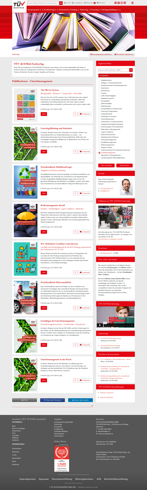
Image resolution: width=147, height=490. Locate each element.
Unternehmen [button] (33, 16)
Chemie (103, 93)
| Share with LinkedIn (81, 400)
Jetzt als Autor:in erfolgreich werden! (110, 239)
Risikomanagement (107, 145)
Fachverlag (84, 10)
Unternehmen (58, 436)
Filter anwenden (106, 165)
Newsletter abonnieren (125, 54)
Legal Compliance (107, 132)
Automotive (105, 88)
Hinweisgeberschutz (84, 479)
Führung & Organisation (109, 111)
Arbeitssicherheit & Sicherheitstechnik (114, 85)
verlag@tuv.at (104, 191)
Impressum (44, 479)
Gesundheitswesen (107, 119)
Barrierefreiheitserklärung (116, 479)
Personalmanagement (108, 140)
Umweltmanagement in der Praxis (56, 359)
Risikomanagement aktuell (53, 205)
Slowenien (15, 464)
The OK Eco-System (50, 90)
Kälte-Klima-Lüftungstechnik (110, 129)
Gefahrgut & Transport (108, 116)
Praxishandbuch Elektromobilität (56, 282)
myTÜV (68, 3)
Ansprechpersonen (27, 479)
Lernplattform (78, 3)
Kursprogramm (33, 10)
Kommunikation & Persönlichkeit (112, 127)
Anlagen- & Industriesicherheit (111, 83)
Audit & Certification (106, 397)
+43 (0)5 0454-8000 (104, 429)
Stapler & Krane (106, 147)
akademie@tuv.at (104, 431)
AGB (99, 479)
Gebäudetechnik (106, 114)
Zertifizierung (58, 429)
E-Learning (95, 10)
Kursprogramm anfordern (101, 54)
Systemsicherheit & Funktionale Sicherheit (115, 150)
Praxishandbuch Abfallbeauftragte (56, 167)
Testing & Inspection (107, 393)
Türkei (14, 455)
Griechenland (16, 448)
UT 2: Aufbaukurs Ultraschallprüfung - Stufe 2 (115, 359)
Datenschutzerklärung (62, 479)
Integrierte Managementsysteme (112, 124)
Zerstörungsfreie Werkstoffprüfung (113, 158)
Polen (14, 461)
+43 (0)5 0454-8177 (107, 188)
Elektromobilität (106, 103)
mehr (44, 114)
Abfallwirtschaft (106, 80)
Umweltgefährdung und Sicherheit (56, 128)
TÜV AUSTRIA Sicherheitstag (110, 345)
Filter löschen (124, 165)
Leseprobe (86, 114)
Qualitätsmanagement (108, 142)
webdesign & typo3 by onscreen (88, 487)
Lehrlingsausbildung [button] (109, 10)
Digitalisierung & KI (107, 98)
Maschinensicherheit (108, 134)
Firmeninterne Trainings (68, 10)
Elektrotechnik (106, 106)
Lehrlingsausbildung (61, 431)
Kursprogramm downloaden (63, 422)
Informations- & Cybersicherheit (112, 121)
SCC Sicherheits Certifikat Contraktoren (59, 243)
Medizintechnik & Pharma (109, 137)
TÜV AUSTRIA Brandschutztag (110, 338)
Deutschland (16, 458)
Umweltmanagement (108, 152)
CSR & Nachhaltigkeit (108, 96)
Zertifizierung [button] (49, 10)
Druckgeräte (105, 101)
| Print (25, 400)
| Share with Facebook (53, 400)
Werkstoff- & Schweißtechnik (111, 155)
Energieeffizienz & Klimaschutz (111, 109)
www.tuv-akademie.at (105, 434)
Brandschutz (105, 90)
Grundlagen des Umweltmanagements (58, 320)
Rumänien (15, 452)
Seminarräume (59, 434)
